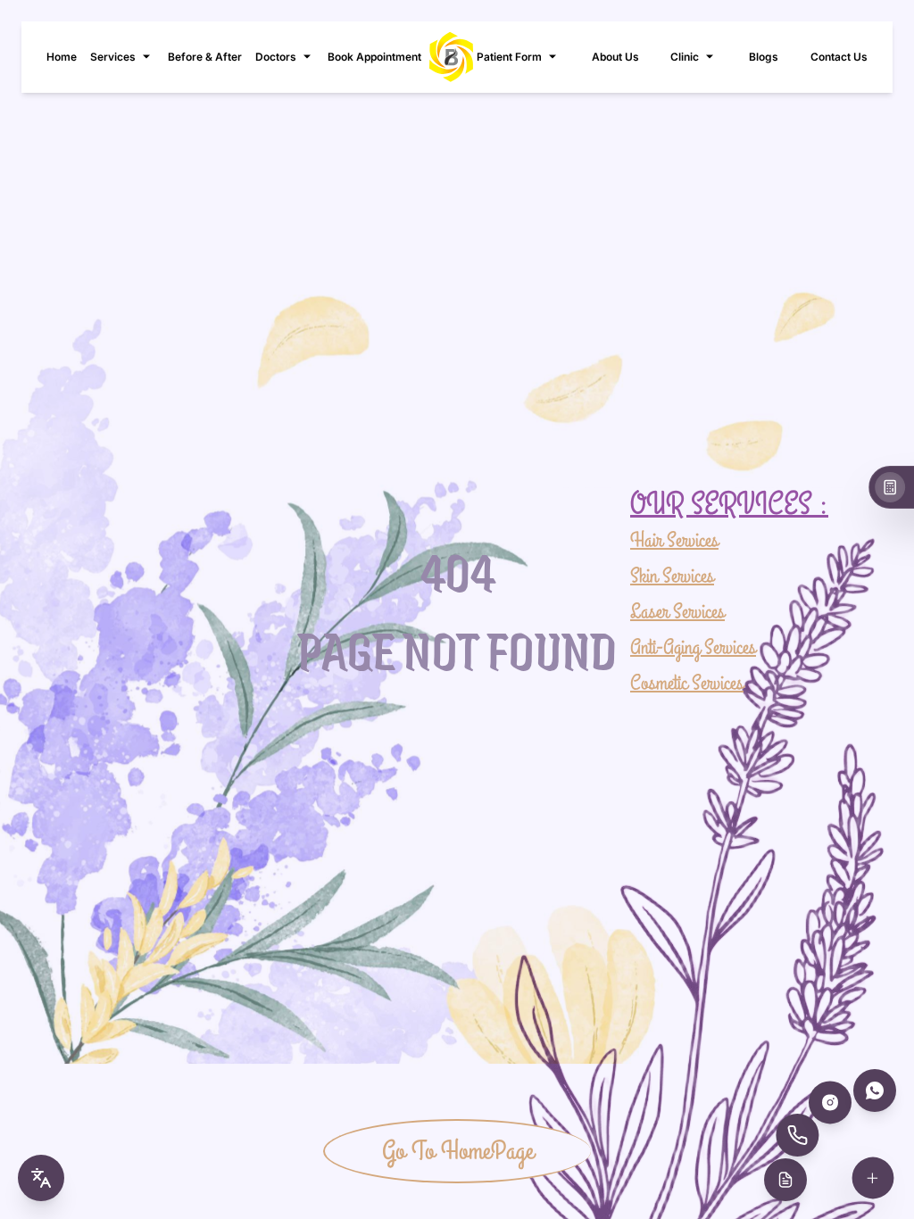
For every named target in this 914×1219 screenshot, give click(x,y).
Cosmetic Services (687, 683)
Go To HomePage (458, 1151)
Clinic (684, 56)
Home (61, 56)
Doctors (275, 56)
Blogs (763, 56)
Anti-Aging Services (693, 647)
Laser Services (677, 611)
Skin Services (672, 576)
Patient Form (509, 56)
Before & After (205, 56)
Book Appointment (374, 56)
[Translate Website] (41, 1178)
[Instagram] (830, 1102)
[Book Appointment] (785, 1179)
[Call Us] (797, 1135)
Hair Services (674, 541)
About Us (615, 56)
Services (113, 56)
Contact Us (839, 56)
